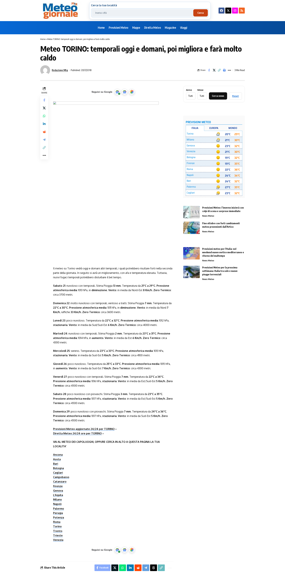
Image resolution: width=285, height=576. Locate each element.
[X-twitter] (228, 11)
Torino (57, 526)
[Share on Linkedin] (44, 124)
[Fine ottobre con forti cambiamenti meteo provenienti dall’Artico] (191, 228)
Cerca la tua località (104, 5)
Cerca (200, 12)
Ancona (58, 454)
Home (42, 39)
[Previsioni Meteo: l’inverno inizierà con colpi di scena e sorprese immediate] (191, 212)
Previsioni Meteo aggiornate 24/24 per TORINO (84, 429)
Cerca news (218, 95)
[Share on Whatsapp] (44, 116)
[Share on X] (214, 70)
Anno (189, 90)
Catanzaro (59, 481)
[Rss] (242, 11)
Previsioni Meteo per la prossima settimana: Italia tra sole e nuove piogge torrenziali (220, 271)
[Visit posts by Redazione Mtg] (45, 70)
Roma (56, 522)
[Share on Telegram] (44, 140)
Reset (235, 96)
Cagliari (58, 472)
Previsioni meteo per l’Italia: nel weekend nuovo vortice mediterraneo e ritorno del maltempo (223, 252)
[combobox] (142, 12)
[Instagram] (235, 11)
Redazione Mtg (60, 70)
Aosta (57, 459)
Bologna (58, 468)
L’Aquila (58, 495)
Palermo (58, 508)
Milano (57, 499)
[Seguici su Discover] (132, 92)
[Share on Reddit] (44, 132)
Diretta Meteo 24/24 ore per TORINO (77, 433)
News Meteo (208, 215)
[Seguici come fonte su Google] (117, 92)
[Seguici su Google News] (124, 92)
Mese (200, 90)
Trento (57, 531)
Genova (58, 490)
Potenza (58, 517)
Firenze (58, 486)
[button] (219, 70)
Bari (55, 463)
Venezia (58, 540)
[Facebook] (221, 11)
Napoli (57, 504)
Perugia (58, 513)
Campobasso (61, 477)
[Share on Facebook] (209, 70)
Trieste (58, 535)
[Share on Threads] (153, 567)
